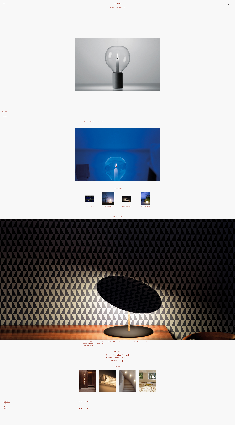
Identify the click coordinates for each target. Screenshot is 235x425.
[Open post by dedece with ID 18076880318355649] (87, 381)
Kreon (116, 358)
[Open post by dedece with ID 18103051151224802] (107, 381)
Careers (5, 405)
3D (99, 125)
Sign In (5, 406)
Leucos (124, 358)
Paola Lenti (118, 355)
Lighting (112, 7)
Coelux (109, 358)
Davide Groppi (117, 360)
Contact (6, 403)
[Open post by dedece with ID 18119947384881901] (147, 381)
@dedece (117, 366)
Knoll (126, 355)
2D (95, 125)
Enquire (5, 116)
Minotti (108, 355)
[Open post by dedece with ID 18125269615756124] (127, 381)
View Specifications (88, 125)
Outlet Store (6, 401)
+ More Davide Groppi (88, 345)
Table (116, 7)
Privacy (5, 408)
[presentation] (92, 64)
